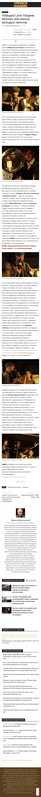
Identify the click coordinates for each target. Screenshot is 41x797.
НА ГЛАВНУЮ (5, 9)
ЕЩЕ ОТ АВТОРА (31, 580)
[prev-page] (3, 619)
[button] (3, 4)
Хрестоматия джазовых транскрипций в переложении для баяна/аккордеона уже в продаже (20, 663)
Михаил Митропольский (12, 25)
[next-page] (6, 619)
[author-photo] (20, 517)
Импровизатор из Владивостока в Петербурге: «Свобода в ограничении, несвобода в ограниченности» (21, 699)
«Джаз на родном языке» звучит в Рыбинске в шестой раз (20, 711)
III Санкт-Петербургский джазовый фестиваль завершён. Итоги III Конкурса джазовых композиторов (20, 687)
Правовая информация (20, 787)
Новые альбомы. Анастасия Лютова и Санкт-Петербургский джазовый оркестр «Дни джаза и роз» (20, 738)
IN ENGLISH (31, 787)
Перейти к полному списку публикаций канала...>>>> (19, 760)
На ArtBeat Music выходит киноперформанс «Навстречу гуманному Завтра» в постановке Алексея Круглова (21, 669)
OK (37, 792)
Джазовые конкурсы (4, 601)
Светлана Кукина (8, 730)
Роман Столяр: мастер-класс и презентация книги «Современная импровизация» (11, 498)
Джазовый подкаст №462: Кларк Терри (30, 496)
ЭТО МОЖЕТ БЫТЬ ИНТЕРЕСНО (13, 580)
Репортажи (15, 9)
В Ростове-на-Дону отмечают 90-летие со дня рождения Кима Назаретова (18, 693)
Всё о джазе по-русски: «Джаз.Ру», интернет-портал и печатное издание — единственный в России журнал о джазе (20, 637)
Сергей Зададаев (8, 751)
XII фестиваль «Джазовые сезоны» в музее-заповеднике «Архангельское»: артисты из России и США (19, 656)
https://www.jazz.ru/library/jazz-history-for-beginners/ (20, 523)
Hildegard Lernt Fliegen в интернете (14, 477)
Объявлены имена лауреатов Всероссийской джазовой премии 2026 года (21, 705)
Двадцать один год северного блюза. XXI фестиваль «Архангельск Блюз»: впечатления (20, 681)
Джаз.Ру (27, 32)
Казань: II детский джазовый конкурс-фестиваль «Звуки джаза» (21, 675)
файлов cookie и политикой (27, 791)
